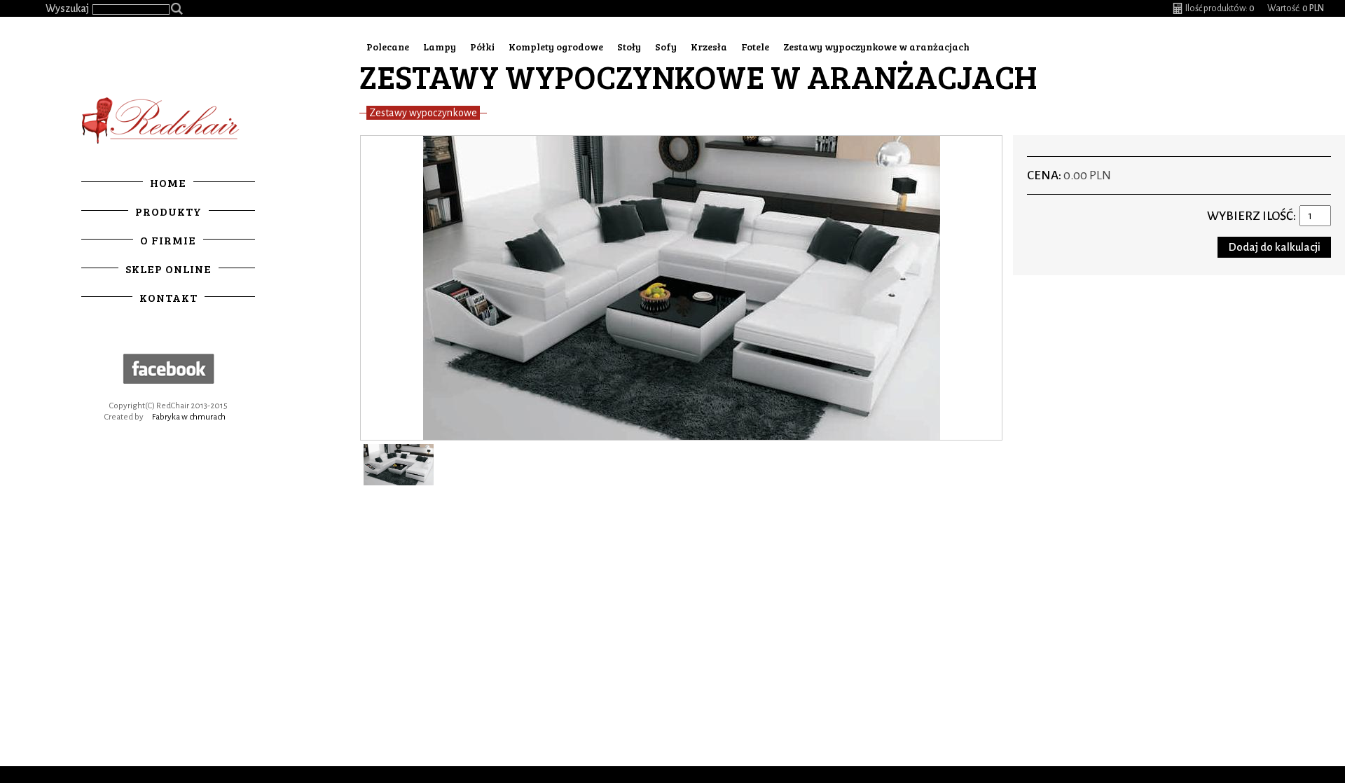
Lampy (439, 46)
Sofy (666, 46)
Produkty (168, 211)
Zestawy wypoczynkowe (423, 112)
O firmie (168, 240)
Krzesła (709, 46)
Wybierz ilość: (1251, 216)
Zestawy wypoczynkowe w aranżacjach (876, 46)
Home (168, 182)
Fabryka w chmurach (189, 417)
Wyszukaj (67, 8)
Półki (482, 46)
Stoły (629, 46)
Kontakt (168, 297)
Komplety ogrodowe (556, 46)
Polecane (387, 46)
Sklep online (168, 268)
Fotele (755, 46)
